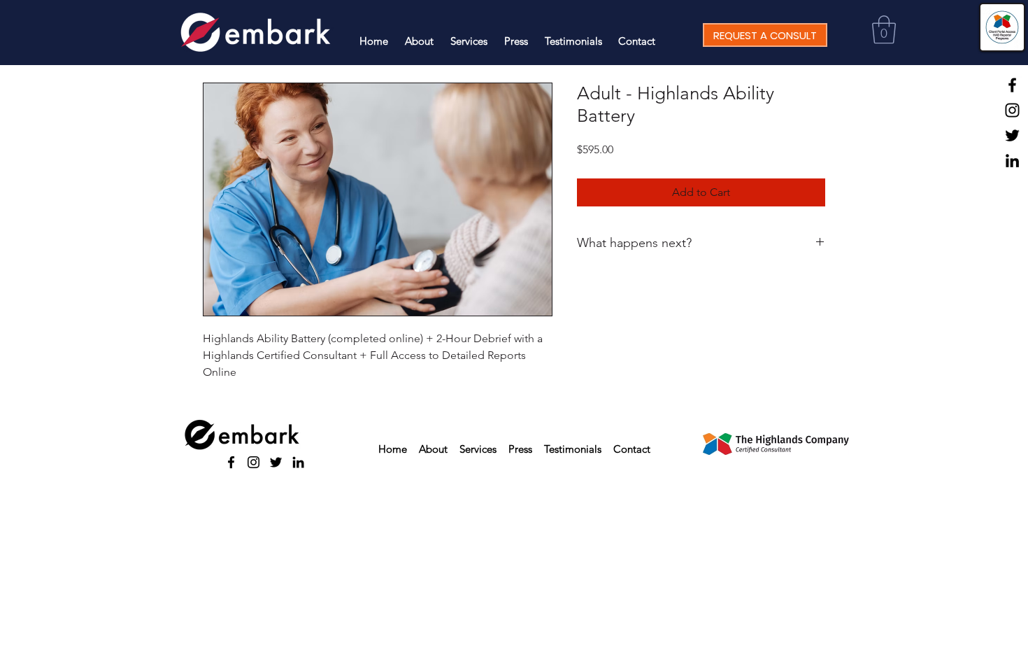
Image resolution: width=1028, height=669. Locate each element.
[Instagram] (1012, 110)
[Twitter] (1012, 135)
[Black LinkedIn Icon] (1012, 160)
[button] (884, 29)
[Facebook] (1012, 85)
